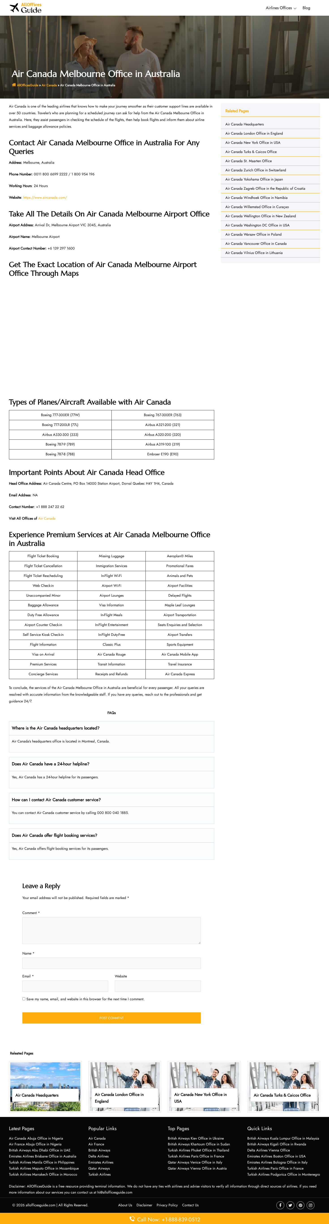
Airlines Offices (279, 8)
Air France (96, 1144)
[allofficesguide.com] (25, 7)
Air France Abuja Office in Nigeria (35, 1144)
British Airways (99, 1150)
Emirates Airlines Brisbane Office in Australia (42, 1156)
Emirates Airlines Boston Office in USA (276, 1156)
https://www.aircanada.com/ (45, 197)
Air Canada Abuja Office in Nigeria (36, 1138)
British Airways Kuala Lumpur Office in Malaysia (283, 1138)
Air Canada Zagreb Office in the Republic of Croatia (265, 188)
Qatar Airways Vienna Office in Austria (197, 1168)
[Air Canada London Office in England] (124, 1086)
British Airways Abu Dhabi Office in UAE (39, 1150)
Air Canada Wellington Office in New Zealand (260, 216)
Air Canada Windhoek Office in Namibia (256, 197)
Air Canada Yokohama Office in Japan (254, 179)
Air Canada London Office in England (254, 133)
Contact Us (190, 1205)
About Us (125, 1205)
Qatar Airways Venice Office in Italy (195, 1162)
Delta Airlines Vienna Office (268, 1150)
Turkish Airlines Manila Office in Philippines (41, 1162)
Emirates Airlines (100, 1162)
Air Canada (49, 85)
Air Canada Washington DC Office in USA (257, 225)
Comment (31, 912)
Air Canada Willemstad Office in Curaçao (257, 206)
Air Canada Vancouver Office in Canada (256, 243)
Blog (306, 8)
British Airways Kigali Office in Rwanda (276, 1144)
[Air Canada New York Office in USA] (204, 1086)
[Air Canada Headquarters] (45, 1086)
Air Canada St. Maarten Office (248, 160)
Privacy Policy (167, 1205)
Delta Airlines (98, 1156)
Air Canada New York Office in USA (252, 142)
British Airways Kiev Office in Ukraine (196, 1138)
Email (28, 976)
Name (28, 953)
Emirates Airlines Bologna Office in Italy (277, 1162)
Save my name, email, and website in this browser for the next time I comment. (85, 999)
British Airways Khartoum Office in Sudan (199, 1144)
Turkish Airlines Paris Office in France (196, 1156)
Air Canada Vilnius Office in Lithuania (254, 252)
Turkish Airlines (99, 1174)
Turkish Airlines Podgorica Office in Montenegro (283, 1174)
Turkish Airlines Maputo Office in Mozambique (44, 1168)
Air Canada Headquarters (244, 124)
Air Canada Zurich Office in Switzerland (255, 170)
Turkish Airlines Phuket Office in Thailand (198, 1150)
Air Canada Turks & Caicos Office (251, 151)
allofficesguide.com (40, 1205)
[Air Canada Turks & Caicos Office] (283, 1086)
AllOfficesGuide (27, 85)
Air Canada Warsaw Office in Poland (253, 234)
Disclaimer (144, 1205)
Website (121, 976)
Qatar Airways (99, 1168)
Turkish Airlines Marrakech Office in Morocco (43, 1174)
